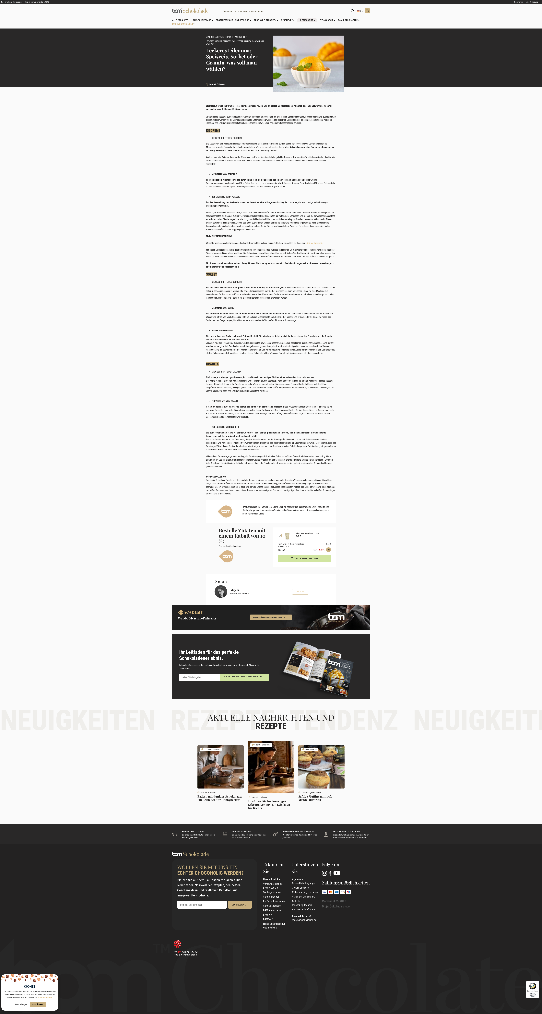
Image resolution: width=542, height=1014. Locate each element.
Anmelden (238, 904)
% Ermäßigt (306, 20)
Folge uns (331, 864)
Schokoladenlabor (272, 905)
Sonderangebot (271, 896)
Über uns (227, 11)
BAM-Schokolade (202, 20)
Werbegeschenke (272, 892)
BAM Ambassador (272, 910)
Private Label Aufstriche (303, 909)
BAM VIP (267, 914)
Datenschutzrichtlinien (45, 997)
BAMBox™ (268, 919)
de (361, 11)
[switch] (533, 995)
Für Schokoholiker (182, 24)
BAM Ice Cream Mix (315, 243)
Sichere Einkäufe (300, 887)
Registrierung (518, 2)
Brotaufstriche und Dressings (232, 20)
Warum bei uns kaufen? (303, 896)
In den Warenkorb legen (306, 558)
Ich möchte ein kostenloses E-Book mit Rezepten (244, 678)
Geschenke (287, 20)
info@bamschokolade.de (13, 2)
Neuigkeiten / (223, 37)
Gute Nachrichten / (238, 37)
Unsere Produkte (271, 879)
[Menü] (537, 983)
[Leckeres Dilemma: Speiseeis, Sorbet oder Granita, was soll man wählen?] (195, 10)
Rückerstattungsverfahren (304, 892)
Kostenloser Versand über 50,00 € (37, 2)
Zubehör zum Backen (265, 20)
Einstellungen (21, 1004)
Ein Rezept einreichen (274, 901)
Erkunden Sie (273, 867)
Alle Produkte (180, 20)
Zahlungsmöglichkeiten (346, 883)
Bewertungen (256, 11)
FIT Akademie (326, 20)
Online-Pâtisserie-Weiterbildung (269, 617)
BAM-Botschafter (348, 20)
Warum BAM (241, 11)
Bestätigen (37, 1004)
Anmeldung (533, 2)
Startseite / (211, 37)
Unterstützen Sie (304, 867)
